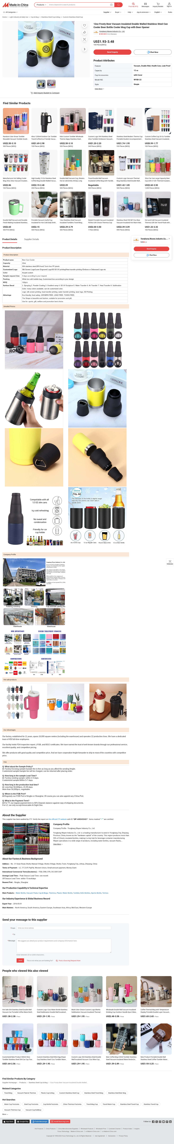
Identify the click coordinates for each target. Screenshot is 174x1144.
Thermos (52, 893)
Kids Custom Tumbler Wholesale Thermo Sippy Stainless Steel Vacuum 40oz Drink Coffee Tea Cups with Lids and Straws (71, 138)
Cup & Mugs (43, 893)
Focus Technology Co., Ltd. (70, 1136)
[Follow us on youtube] (163, 1121)
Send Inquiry (112, 52)
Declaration (112, 1136)
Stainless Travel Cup (151, 1104)
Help (129, 12)
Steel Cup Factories (31, 1104)
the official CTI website (58, 819)
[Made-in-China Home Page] (15, 4)
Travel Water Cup (109, 1104)
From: (13, 928)
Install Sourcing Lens (61, 1121)
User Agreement (100, 1136)
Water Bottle (21, 893)
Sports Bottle (96, 893)
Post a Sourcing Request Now (68, 960)
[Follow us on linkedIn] (170, 1121)
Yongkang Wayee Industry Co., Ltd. (112, 31)
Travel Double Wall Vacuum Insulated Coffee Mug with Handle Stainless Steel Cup (100, 179)
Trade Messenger (39, 1121)
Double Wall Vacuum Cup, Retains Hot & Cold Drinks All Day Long (72, 179)
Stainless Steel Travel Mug (93, 1093)
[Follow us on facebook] (153, 1121)
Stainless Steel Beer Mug (117, 1093)
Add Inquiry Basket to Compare (46, 93)
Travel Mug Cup (92, 1104)
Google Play (22, 1121)
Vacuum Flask (32, 893)
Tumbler (76, 893)
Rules (170, 12)
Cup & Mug (35, 17)
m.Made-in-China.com (93, 1131)
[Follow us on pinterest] (167, 1121)
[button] (111, 5)
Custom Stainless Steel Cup (73, 17)
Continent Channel (114, 1129)
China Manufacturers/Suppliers (68, 1129)
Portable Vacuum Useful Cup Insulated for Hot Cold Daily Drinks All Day (43, 221)
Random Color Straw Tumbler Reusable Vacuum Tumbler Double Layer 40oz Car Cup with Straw (15, 138)
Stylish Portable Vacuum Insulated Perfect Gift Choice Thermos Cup (100, 221)
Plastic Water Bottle (64, 893)
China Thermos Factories (72, 1104)
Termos (105, 893)
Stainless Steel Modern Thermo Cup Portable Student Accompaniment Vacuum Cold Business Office (130, 138)
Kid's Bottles (85, 893)
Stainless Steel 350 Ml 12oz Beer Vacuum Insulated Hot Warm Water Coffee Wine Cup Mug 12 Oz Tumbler (130, 221)
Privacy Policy (123, 1136)
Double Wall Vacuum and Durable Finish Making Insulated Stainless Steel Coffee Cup (15, 221)
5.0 (144, 242)
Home (4, 17)
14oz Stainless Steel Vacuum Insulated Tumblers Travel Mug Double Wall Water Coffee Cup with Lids (72, 221)
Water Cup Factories (11, 1104)
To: (14, 934)
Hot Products (39, 1129)
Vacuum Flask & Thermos (26, 1093)
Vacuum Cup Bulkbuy (33, 1110)
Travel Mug (8, 1093)
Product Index (127, 1129)
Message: (11, 941)
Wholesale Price (101, 1129)
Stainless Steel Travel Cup (129, 1104)
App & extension (143, 12)
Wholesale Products (87, 1129)
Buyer (117, 12)
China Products (51, 1129)
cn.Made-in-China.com (109, 1131)
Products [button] (40, 4)
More (4, 1114)
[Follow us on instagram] (160, 1121)
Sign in (169, 6)
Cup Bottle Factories (50, 1104)
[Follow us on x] (156, 1121)
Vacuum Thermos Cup (12, 1110)
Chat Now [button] (154, 52)
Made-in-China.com (77, 1131)
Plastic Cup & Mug (47, 1093)
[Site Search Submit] (118, 4)
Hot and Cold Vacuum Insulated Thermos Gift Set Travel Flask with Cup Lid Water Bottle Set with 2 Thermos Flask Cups (157, 221)
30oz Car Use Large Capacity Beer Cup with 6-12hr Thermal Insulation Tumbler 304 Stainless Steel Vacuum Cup (158, 179)
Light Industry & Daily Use (18, 17)
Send (20, 960)
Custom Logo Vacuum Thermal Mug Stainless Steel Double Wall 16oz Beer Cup (128, 179)
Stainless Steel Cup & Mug (50, 17)
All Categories (11, 12)
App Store (8, 1121)
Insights (136, 1129)
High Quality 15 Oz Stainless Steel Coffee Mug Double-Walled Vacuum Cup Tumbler (44, 179)
